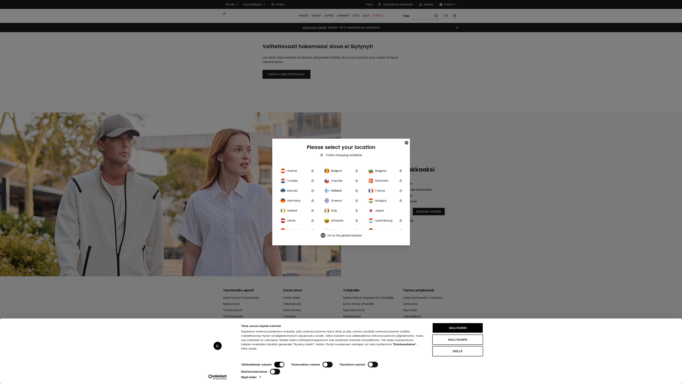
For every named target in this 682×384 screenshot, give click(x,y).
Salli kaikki (458, 327)
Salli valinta (457, 339)
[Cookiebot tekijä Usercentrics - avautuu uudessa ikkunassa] (217, 377)
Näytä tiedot (248, 376)
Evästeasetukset (404, 344)
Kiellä (457, 351)
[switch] (328, 364)
